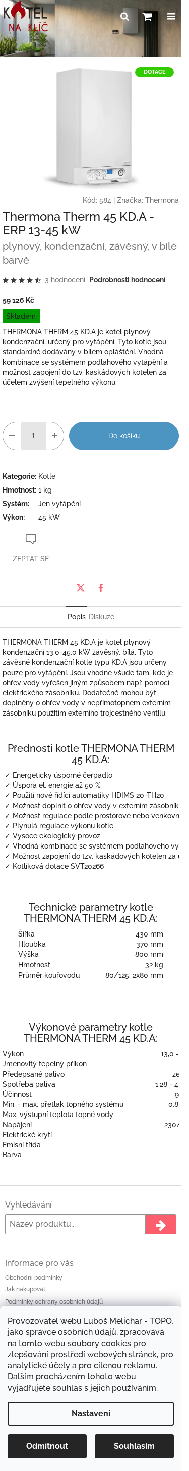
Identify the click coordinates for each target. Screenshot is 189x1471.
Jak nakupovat (25, 1289)
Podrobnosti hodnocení (127, 280)
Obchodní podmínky (33, 1277)
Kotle (46, 476)
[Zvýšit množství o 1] (55, 436)
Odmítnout (47, 1446)
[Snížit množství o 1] (12, 436)
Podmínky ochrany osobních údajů (54, 1301)
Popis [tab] (77, 617)
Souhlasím (134, 1446)
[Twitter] (81, 587)
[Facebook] (101, 587)
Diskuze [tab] (101, 617)
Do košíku (124, 436)
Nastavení (91, 1413)
